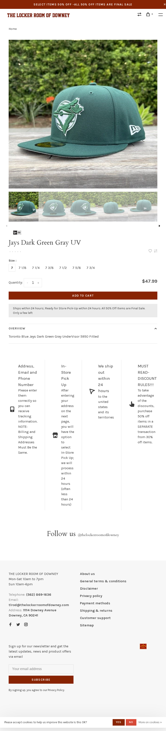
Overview (17, 328)
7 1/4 (36, 268)
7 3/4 (90, 268)
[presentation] (23, 207)
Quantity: (16, 282)
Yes (118, 722)
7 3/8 (49, 268)
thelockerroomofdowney (98, 535)
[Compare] (140, 15)
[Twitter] (18, 625)
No (131, 722)
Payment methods (95, 603)
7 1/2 (63, 268)
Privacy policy (91, 596)
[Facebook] (10, 625)
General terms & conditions (103, 581)
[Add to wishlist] (150, 251)
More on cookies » (150, 722)
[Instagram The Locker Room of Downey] (26, 625)
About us (87, 574)
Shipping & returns (96, 610)
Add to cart (83, 295)
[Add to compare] (155, 251)
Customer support (95, 618)
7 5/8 (76, 268)
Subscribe (41, 680)
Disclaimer (89, 588)
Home (13, 29)
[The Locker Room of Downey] (143, 646)
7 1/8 (22, 268)
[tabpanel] (83, 114)
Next (159, 226)
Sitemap (87, 625)
